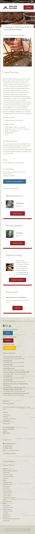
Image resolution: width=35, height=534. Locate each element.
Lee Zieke (21, 35)
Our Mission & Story (8, 427)
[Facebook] (4, 325)
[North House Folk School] (10, 7)
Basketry (5, 468)
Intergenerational (7, 484)
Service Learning (7, 501)
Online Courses (7, 493)
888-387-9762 (8, 446)
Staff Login (27, 530)
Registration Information (14, 181)
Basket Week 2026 (8, 364)
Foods (4, 480)
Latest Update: (10, 188)
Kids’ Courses (6, 486)
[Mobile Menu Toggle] (32, 1)
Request (8, 340)
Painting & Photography (9, 497)
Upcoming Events (9, 353)
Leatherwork (6, 488)
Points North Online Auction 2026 (12, 356)
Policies (5, 431)
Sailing (4, 499)
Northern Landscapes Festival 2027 (12, 389)
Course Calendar (9, 461)
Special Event (6, 505)
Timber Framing (7, 509)
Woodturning (6, 516)
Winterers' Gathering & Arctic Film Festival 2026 (16, 372)
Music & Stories (7, 490)
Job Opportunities (9, 453)
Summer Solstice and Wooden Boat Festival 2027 (16, 393)
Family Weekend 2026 (9, 368)
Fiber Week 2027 (7, 376)
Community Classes (8, 476)
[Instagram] (7, 325)
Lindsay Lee (14, 35)
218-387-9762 (8, 448)
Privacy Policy (7, 433)
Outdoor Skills (7, 495)
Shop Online (10, 348)
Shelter (5, 503)
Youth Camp (6, 520)
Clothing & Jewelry (8, 474)
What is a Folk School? (9, 429)
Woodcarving (6, 515)
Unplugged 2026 (7, 360)
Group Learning (7, 482)
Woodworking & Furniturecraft (11, 518)
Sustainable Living (7, 507)
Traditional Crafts (7, 511)
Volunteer (5, 513)
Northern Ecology (7, 492)
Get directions (6, 420)
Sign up (8, 333)
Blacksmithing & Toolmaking (10, 470)
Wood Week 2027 (8, 379)
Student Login (25, 1)
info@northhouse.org (10, 443)
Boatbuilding (6, 472)
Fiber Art (5, 478)
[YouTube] (10, 325)
